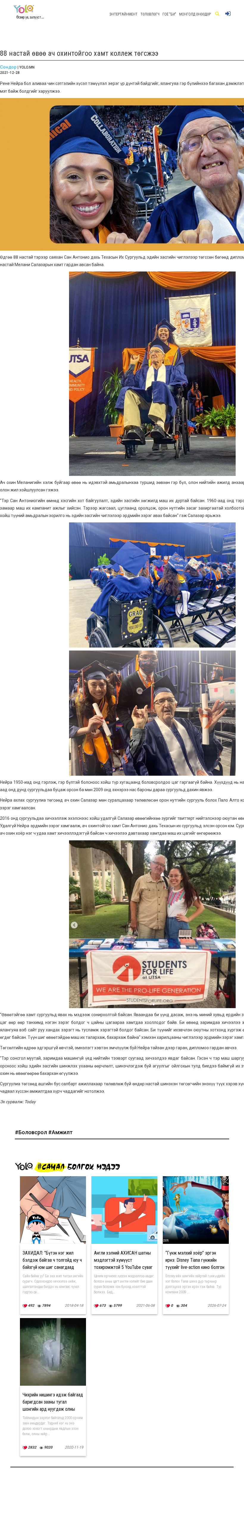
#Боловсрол (31, 1132)
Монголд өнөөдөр (195, 14)
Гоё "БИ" (169, 14)
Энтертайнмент (123, 14)
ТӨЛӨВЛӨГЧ (149, 14)
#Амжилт (60, 1132)
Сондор (8, 67)
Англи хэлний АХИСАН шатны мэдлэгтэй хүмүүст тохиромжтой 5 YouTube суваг (123, 1260)
